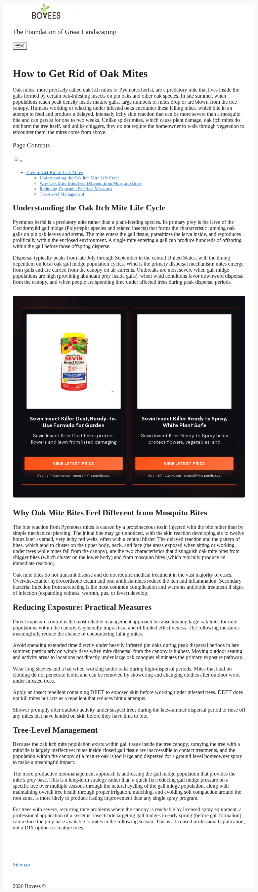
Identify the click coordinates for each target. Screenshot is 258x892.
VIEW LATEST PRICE (73, 463)
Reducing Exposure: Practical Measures (76, 188)
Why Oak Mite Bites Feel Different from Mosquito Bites (90, 183)
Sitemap (21, 864)
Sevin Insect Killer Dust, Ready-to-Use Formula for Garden (74, 421)
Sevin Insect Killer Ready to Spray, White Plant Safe (184, 421)
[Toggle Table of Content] (18, 161)
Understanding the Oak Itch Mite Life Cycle (80, 177)
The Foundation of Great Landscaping (64, 31)
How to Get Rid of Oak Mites (54, 172)
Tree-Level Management (62, 194)
